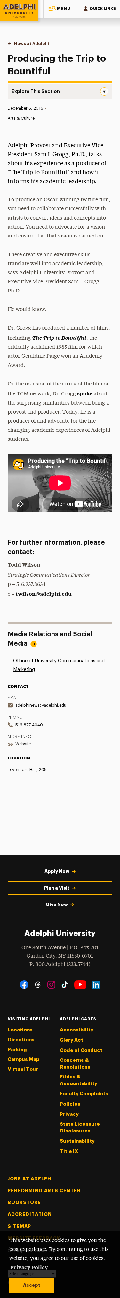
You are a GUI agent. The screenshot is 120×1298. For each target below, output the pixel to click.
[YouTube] (80, 984)
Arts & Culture (21, 118)
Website (23, 744)
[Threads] (38, 985)
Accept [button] (31, 1285)
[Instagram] (51, 985)
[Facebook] (24, 984)
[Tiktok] (65, 985)
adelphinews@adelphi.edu (40, 705)
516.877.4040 (29, 725)
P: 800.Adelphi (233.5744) (59, 964)
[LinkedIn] (96, 985)
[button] (59, 9)
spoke (84, 393)
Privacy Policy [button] (29, 1267)
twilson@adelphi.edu (44, 593)
